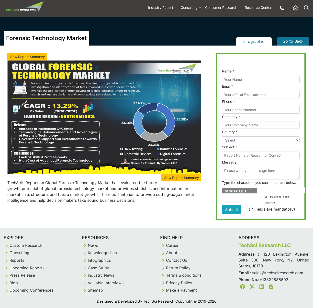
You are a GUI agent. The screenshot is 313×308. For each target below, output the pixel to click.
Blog (14, 282)
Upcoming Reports (27, 267)
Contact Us (176, 260)
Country (229, 132)
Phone (228, 101)
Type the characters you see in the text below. (259, 182)
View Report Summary (27, 57)
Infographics (99, 260)
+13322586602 (273, 279)
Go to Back (293, 41)
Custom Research (26, 245)
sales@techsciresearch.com (277, 272)
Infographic (253, 41)
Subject (229, 147)
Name (228, 71)
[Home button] (294, 8)
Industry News (101, 275)
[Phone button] (281, 8)
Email (227, 86)
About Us (174, 252)
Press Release (22, 275)
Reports (17, 260)
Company (231, 117)
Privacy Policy (179, 282)
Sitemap (95, 290)
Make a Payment (181, 290)
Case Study (98, 267)
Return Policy (178, 267)
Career (172, 245)
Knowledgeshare (103, 252)
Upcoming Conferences (31, 290)
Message (229, 162)
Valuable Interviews (105, 282)
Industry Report (160, 7)
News (93, 245)
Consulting (189, 7)
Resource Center (258, 7)
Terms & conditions (183, 275)
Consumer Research (221, 7)
